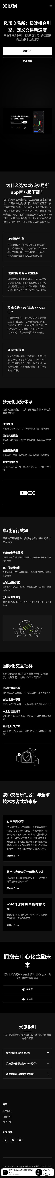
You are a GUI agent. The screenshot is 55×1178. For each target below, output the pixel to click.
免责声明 (7, 1116)
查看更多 (11, 855)
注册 (38, 1172)
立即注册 (27, 50)
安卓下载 (27, 61)
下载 (46, 1172)
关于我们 (7, 1111)
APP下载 (7, 1122)
